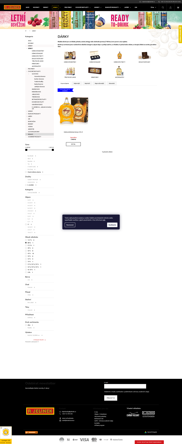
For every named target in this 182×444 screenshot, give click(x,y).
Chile (30, 295)
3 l (30, 224)
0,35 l (30, 216)
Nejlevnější (77, 83)
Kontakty (97, 423)
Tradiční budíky (38, 81)
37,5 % (31, 245)
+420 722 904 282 (67, 414)
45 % (31, 253)
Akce (30, 158)
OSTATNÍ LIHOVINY (33, 131)
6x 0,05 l (31, 205)
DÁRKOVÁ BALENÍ (37, 53)
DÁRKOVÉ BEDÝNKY (38, 51)
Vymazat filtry (38, 340)
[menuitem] (27, 7)
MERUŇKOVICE (36, 92)
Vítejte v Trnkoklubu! (100, 414)
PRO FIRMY (31, 69)
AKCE (29, 40)
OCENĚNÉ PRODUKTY (34, 136)
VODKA (30, 126)
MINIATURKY (35, 63)
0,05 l (30, 200)
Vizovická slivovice (39, 76)
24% (30, 272)
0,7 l (30, 221)
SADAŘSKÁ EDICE (37, 104)
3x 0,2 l (31, 213)
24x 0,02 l (32, 211)
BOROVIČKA (31, 121)
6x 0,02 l (31, 208)
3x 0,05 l (31, 203)
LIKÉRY (30, 116)
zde (104, 220)
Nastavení (70, 225)
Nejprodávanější (99, 83)
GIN (29, 119)
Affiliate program (99, 425)
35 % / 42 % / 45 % (34, 264)
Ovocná (31, 287)
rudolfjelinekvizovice (68, 420)
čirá (30, 280)
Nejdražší (87, 83)
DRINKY (30, 46)
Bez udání (32, 302)
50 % (30, 256)
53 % (30, 259)
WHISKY (30, 111)
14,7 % (31, 240)
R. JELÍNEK (32, 185)
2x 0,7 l (31, 229)
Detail (73, 144)
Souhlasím (112, 225)
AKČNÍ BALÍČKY (36, 66)
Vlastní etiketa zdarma (35, 172)
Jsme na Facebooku (67, 418)
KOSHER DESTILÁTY (38, 102)
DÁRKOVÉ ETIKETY (37, 56)
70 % (30, 261)
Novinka (31, 161)
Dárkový (31, 317)
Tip (30, 164)
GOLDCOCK (32, 182)
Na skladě (32, 156)
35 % (30, 243)
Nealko (31, 328)
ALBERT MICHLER (34, 179)
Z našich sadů (33, 166)
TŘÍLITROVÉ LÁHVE (37, 61)
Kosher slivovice (39, 79)
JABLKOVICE (36, 94)
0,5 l (30, 219)
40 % (30, 248)
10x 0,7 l (31, 232)
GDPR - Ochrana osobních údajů (103, 421)
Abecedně (112, 83)
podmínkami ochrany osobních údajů (136, 391)
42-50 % (31, 269)
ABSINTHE (31, 129)
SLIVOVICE (35, 74)
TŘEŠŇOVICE (36, 97)
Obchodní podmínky (100, 416)
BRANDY (30, 124)
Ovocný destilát (34, 192)
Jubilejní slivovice (39, 86)
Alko (30, 325)
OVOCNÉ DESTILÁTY (34, 71)
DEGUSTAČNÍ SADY (37, 58)
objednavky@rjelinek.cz (69, 411)
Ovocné (31, 310)
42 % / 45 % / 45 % (34, 267)
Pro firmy (31, 169)
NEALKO (30, 134)
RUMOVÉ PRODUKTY (34, 114)
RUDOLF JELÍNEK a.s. (35, 335)
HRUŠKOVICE (36, 89)
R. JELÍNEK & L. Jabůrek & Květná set (41, 107)
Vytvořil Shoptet (152, 432)
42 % (30, 251)
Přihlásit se (111, 398)
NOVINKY (31, 43)
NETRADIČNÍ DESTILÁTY (39, 99)
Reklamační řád (98, 418)
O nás (96, 412)
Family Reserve (38, 84)
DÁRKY (30, 48)
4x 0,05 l (31, 227)
